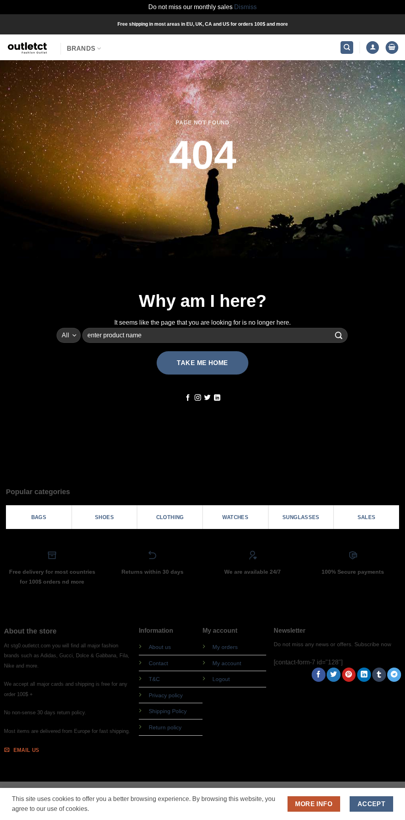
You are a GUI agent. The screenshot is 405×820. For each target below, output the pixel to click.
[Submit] (339, 335)
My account (226, 663)
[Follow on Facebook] (188, 397)
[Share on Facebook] (319, 675)
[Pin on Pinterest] (349, 675)
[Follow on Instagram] (198, 397)
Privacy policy (166, 695)
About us (160, 647)
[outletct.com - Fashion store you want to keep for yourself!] (27, 47)
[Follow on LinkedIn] (217, 397)
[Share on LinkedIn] (364, 675)
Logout (221, 679)
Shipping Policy (168, 711)
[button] (347, 47)
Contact (158, 663)
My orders (225, 647)
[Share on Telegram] (394, 675)
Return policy (165, 727)
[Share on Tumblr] (379, 675)
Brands (81, 48)
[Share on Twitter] (334, 675)
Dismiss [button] (245, 7)
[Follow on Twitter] (207, 397)
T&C (154, 679)
